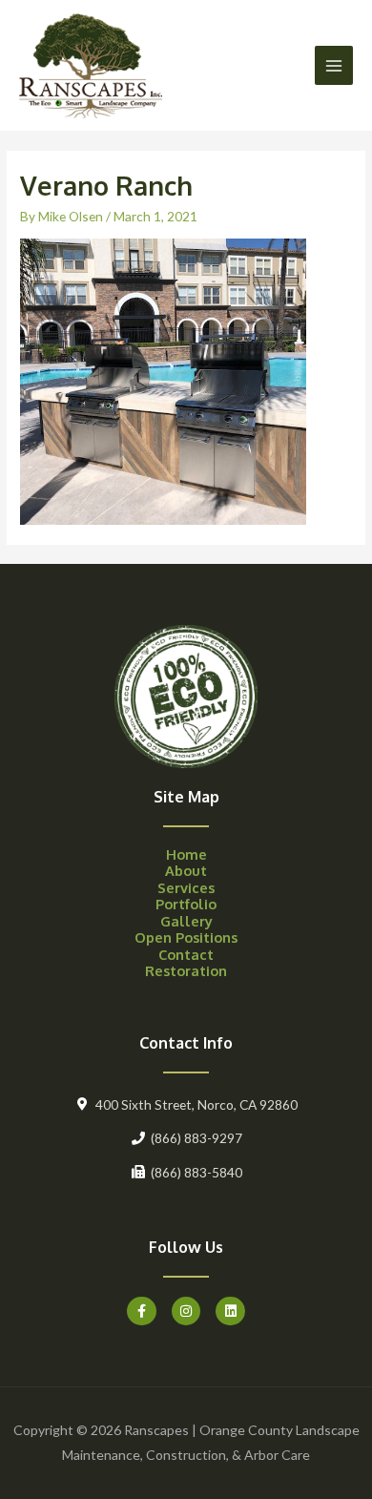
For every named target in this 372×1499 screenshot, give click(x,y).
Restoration (186, 970)
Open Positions (186, 937)
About (186, 870)
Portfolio (186, 903)
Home (186, 854)
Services (186, 887)
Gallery (186, 920)
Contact (186, 954)
